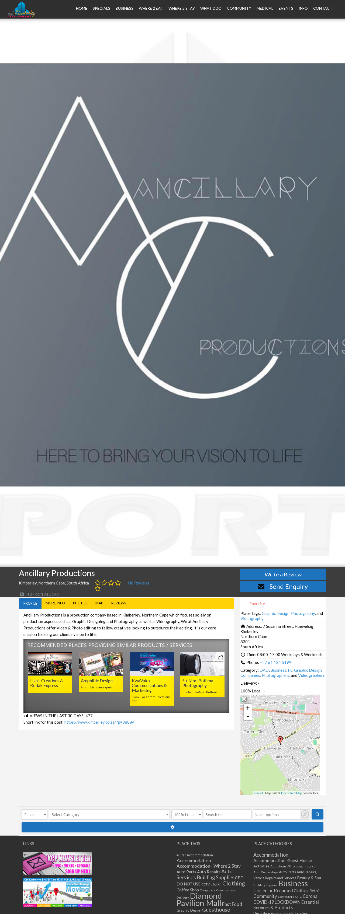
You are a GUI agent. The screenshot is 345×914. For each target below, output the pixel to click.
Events (286, 8)
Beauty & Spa (309, 877)
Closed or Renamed (273, 890)
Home (81, 8)
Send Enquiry (289, 586)
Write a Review (283, 574)
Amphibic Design (97, 680)
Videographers (311, 675)
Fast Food (232, 904)
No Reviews (138, 582)
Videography (252, 618)
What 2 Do (211, 8)
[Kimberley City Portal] (21, 15)
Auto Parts (186, 872)
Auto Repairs (208, 871)
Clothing (233, 883)
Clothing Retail (306, 890)
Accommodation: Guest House (282, 860)
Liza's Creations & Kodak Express (46, 683)
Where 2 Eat (151, 8)
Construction (225, 890)
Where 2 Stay (181, 8)
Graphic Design (275, 613)
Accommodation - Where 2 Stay (209, 866)
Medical (265, 8)
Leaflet (258, 793)
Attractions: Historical (301, 866)
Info (303, 8)
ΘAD (264, 670)
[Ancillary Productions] (280, 740)
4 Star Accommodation (195, 855)
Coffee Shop (188, 889)
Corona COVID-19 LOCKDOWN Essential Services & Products (286, 902)
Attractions (278, 866)
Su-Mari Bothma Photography (197, 683)
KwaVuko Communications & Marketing (149, 685)
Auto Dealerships (265, 872)
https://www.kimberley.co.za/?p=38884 (99, 722)
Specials (101, 8)
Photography (303, 613)
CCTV (205, 884)
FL (290, 670)
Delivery (183, 897)
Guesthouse (216, 909)
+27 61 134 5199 (275, 662)
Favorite (257, 603)
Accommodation (194, 860)
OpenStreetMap (291, 793)
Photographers (275, 675)
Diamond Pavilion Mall (199, 899)
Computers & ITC (290, 896)
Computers (207, 890)
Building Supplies (215, 877)
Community (239, 8)
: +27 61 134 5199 (42, 594)
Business (278, 670)
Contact (322, 8)
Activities (261, 866)
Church (216, 884)
